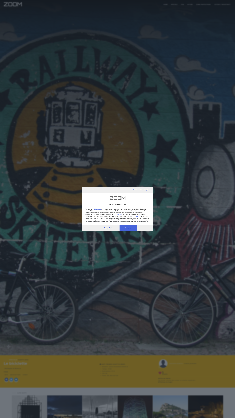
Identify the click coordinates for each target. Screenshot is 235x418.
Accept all (128, 228)
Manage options (109, 228)
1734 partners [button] (97, 209)
